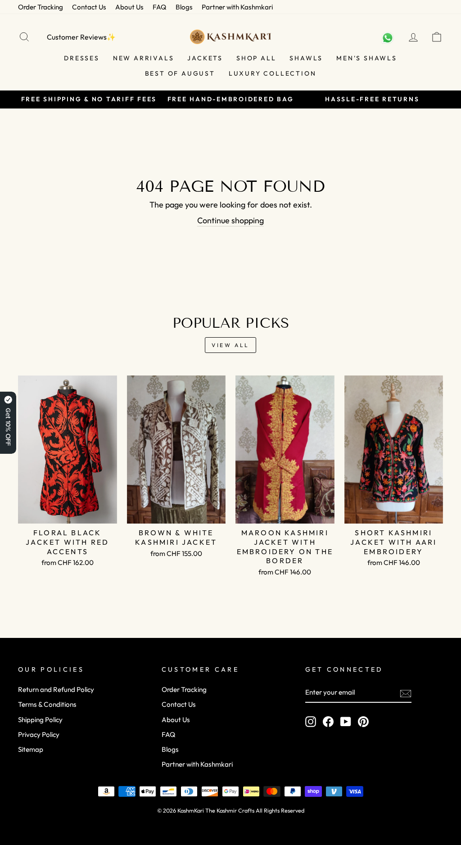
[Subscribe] (405, 693)
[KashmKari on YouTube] (345, 721)
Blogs (184, 7)
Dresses (81, 58)
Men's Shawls (366, 58)
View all (230, 345)
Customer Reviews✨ (81, 36)
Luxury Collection (272, 73)
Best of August (180, 73)
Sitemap (30, 749)
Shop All (256, 58)
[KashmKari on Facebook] (328, 721)
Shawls (306, 58)
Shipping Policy (40, 719)
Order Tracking (40, 7)
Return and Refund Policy (56, 689)
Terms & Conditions (47, 704)
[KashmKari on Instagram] (310, 721)
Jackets (205, 58)
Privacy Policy (38, 734)
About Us (129, 7)
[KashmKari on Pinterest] (363, 721)
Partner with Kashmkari (237, 7)
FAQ (160, 7)
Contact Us (89, 7)
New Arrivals (143, 58)
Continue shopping (230, 220)
